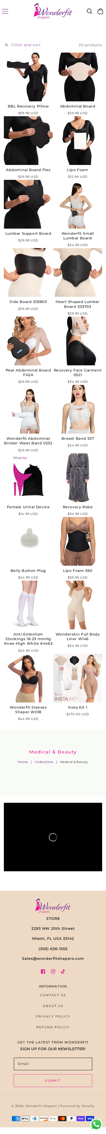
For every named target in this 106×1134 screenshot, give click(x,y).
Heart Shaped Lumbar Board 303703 (78, 304)
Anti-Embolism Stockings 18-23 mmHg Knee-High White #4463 (28, 639)
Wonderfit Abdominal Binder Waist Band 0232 (28, 440)
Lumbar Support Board (28, 233)
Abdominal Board (77, 106)
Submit (53, 1080)
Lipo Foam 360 (77, 570)
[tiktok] (63, 971)
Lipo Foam (77, 170)
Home (23, 762)
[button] (5, 11)
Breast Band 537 (77, 438)
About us (53, 1006)
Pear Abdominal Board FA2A (28, 372)
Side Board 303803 (28, 301)
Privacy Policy (53, 1016)
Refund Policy (53, 1027)
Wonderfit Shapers (41, 1106)
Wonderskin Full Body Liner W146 (78, 636)
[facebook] (43, 971)
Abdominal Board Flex (28, 170)
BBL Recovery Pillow (28, 106)
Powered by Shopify (77, 1106)
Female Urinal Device (28, 507)
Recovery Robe (78, 507)
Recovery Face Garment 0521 (78, 372)
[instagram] (53, 971)
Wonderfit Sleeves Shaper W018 (28, 709)
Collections (44, 762)
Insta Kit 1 (77, 707)
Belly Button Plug (28, 570)
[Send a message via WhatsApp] (96, 1124)
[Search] (90, 11)
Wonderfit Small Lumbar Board (77, 235)
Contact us (53, 995)
